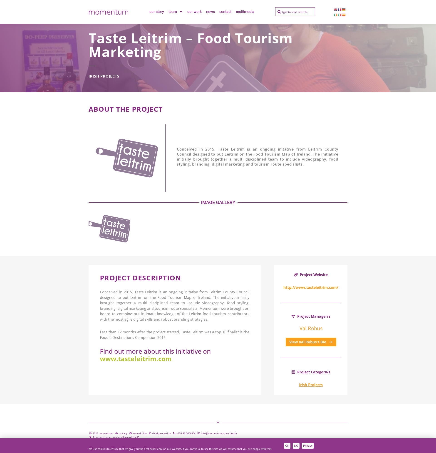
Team (172, 12)
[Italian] (340, 14)
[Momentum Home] (108, 12)
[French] (340, 9)
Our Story (156, 12)
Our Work (194, 12)
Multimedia (245, 12)
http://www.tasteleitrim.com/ (310, 287)
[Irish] (336, 14)
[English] (336, 9)
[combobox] (295, 11)
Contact (225, 12)
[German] (344, 9)
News (210, 12)
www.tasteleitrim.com (136, 358)
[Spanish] (344, 14)
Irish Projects (104, 76)
